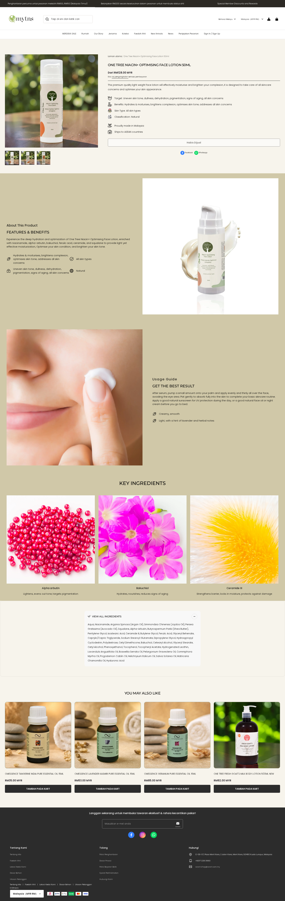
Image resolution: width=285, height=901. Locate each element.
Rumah (85, 33)
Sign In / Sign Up (212, 33)
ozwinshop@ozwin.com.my (207, 866)
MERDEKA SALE (69, 33)
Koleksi (125, 33)
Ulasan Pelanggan (18, 879)
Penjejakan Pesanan (189, 33)
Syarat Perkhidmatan (108, 873)
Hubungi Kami (106, 879)
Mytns (16, 888)
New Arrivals (157, 33)
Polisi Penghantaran (108, 854)
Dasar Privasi (105, 860)
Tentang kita (15, 854)
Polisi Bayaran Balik (108, 866)
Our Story (98, 33)
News (170, 33)
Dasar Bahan (16, 873)
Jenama (113, 33)
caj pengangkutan (120, 77)
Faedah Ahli (140, 33)
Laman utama (115, 56)
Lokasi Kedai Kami (18, 866)
